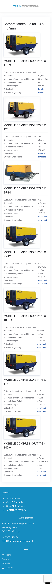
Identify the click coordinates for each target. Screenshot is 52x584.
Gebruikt (6, 563)
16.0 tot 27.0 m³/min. (15, 510)
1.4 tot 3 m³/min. (13, 498)
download (42, 89)
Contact (9, 567)
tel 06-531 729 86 (10, 537)
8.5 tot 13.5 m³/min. (15, 506)
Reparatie (6, 559)
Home (8, 555)
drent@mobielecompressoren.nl (17, 541)
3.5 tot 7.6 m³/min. (14, 502)
